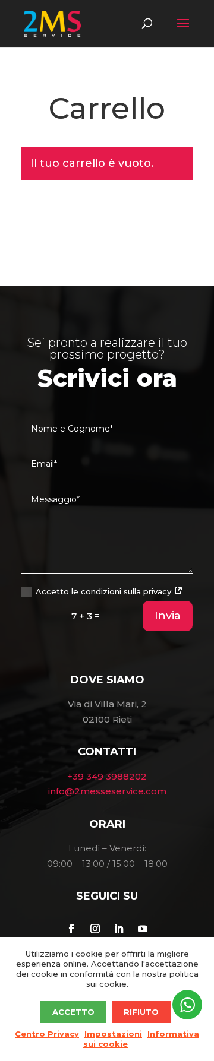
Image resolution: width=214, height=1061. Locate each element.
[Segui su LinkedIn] (118, 928)
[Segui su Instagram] (95, 928)
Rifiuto (141, 1011)
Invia (168, 615)
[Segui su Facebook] (71, 928)
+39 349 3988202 (107, 776)
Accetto (73, 1011)
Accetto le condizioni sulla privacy (105, 591)
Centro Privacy (47, 1033)
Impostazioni (113, 1033)
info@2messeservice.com (107, 791)
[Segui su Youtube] (142, 928)
